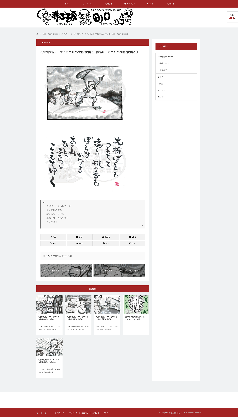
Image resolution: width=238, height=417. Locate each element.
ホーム (67, 4)
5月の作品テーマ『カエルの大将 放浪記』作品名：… (48, 318)
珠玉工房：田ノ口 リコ (178, 413)
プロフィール (88, 4)
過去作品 (150, 4)
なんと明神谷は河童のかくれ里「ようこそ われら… (78, 327)
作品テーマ (164, 63)
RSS (46, 413)
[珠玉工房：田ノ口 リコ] (85, 16)
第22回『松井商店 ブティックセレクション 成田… (135, 318)
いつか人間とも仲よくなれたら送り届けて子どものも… (49, 327)
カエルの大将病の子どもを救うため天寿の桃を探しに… (49, 370)
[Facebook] (42, 413)
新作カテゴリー (129, 4)
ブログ (160, 77)
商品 (161, 83)
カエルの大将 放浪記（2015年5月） (59, 256)
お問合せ (170, 4)
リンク (105, 413)
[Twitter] (37, 413)
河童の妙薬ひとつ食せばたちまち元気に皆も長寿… (107, 327)
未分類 (160, 97)
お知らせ (108, 4)
